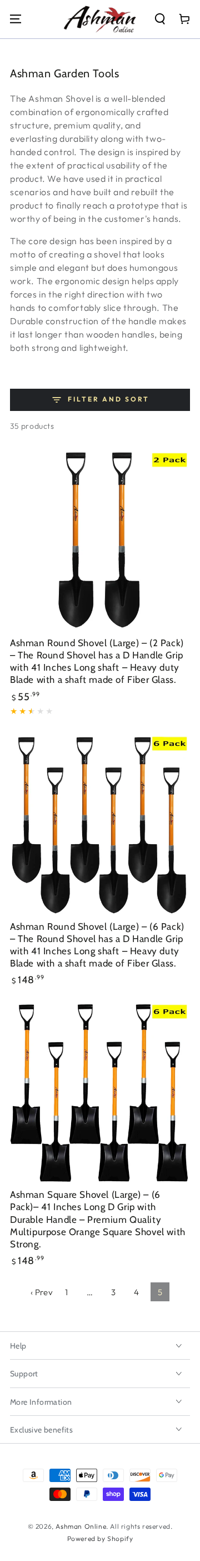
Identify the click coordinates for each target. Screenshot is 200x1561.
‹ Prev (42, 1292)
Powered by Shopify (100, 1538)
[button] (160, 18)
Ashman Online (81, 1526)
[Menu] (15, 18)
